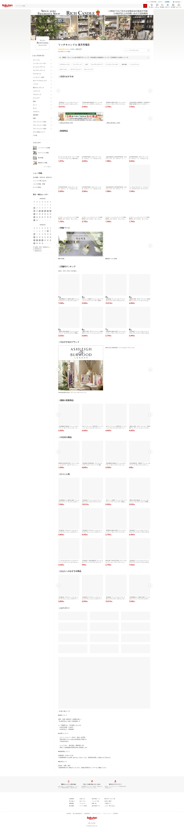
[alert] (104, 62)
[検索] (145, 11)
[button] (177, 7)
